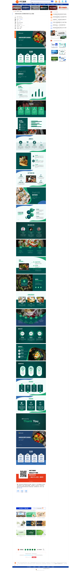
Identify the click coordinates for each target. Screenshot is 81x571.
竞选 (43, 2)
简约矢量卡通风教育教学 (62, 54)
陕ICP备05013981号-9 (46, 568)
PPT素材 (35, 4)
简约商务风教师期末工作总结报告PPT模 (59, 16)
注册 (65, 2)
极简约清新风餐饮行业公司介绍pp (21, 536)
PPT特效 (39, 4)
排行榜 (48, 4)
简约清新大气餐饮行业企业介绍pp (41, 536)
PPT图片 (26, 4)
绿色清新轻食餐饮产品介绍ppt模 (31, 517)
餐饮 (19, 487)
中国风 (45, 2)
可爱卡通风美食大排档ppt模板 (41, 517)
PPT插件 (52, 4)
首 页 (17, 4)
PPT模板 (22, 4)
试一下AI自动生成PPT (38, 508)
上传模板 (59, 2)
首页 (15, 11)
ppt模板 (18, 11)
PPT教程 (61, 4)
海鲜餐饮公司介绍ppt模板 (21, 517)
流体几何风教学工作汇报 (62, 61)
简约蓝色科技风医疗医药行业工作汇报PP (60, 27)
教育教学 (41, 2)
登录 (66, 2)
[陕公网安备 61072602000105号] (40, 569)
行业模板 (20, 11)
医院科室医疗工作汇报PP (54, 54)
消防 (49, 2)
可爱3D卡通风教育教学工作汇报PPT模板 (60, 22)
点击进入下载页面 (23, 508)
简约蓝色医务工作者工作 (54, 47)
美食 (21, 487)
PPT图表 (30, 4)
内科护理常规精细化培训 (62, 47)
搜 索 (57, 4)
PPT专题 (44, 4)
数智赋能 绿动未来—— (54, 61)
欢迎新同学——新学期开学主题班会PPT (59, 19)
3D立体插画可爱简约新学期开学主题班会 (60, 14)
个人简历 (47, 2)
